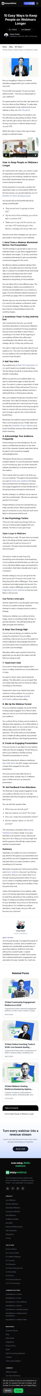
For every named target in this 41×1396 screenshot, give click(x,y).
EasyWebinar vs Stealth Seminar (17, 1309)
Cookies (9, 1357)
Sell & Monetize (11, 1230)
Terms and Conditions (13, 1361)
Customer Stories (12, 1330)
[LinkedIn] (8, 1188)
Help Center (10, 1338)
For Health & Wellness (13, 1257)
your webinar (13, 872)
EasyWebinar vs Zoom (13, 1298)
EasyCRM (9, 1223)
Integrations (10, 1234)
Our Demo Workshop (13, 1376)
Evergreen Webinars (13, 1211)
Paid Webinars (11, 1215)
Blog (11, 47)
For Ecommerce (11, 1249)
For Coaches (10, 1260)
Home (5, 47)
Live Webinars (11, 1200)
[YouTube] (18, 1188)
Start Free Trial (29, 3)
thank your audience (20, 481)
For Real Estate (11, 1272)
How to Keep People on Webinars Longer (19, 1114)
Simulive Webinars (12, 1204)
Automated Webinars (13, 1208)
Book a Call (20, 1149)
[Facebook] (13, 1188)
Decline (8, 1390)
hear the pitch (24, 110)
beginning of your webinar (13, 590)
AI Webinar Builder (12, 1219)
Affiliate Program (11, 1372)
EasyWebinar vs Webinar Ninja (16, 1319)
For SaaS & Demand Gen (14, 1268)
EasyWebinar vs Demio (14, 1306)
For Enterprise (10, 1264)
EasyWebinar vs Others (14, 1294)
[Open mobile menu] (37, 3)
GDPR (8, 1349)
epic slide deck (9, 763)
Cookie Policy (31, 1385)
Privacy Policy (11, 1346)
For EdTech (10, 1276)
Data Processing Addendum (15, 1353)
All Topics (18, 47)
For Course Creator (12, 1253)
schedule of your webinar (22, 425)
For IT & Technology (13, 1283)
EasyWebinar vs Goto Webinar (16, 1302)
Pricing (8, 1238)
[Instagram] (23, 1188)
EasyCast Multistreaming (14, 1227)
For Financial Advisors (13, 1279)
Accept (18, 1390)
